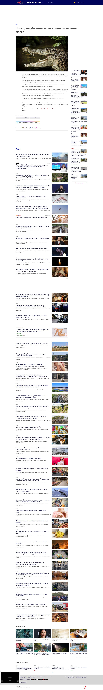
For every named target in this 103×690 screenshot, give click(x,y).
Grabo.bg (50, 676)
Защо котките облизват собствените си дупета (31, 217)
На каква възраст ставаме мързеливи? (28, 458)
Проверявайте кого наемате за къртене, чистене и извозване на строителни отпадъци (33, 500)
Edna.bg (21, 677)
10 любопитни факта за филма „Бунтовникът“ (22, 639)
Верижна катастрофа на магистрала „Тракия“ (74, 176)
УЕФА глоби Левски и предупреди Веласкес (78, 667)
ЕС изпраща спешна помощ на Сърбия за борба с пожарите (32, 542)
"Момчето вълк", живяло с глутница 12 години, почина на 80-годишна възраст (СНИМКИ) (24, 668)
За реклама (69, 676)
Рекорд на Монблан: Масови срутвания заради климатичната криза (31, 490)
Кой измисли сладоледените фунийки (28, 427)
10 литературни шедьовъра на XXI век (24, 653)
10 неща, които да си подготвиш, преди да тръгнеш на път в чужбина (41, 654)
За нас (66, 676)
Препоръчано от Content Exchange (81, 657)
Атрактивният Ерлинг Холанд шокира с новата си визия (75, 80)
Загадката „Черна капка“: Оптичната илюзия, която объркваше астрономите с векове (60, 668)
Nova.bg (29, 677)
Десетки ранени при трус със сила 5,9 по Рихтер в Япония (32, 469)
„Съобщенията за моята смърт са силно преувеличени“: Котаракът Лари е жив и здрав (31, 375)
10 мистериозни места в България (59, 653)
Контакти (81, 676)
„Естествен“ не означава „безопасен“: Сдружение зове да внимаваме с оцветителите (32, 480)
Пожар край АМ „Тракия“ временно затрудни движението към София (31, 354)
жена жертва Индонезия (35, 117)
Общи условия (28, 687)
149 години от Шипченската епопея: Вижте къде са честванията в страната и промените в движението (79, 95)
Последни (30, 2)
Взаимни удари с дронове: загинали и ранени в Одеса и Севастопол (32, 584)
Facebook (32, 127)
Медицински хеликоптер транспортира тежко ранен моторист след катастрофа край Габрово (32, 207)
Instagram (38, 127)
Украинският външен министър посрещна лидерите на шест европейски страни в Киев (31, 306)
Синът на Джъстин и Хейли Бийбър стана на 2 (42, 667)
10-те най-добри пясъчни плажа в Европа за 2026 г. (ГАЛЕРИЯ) (75, 87)
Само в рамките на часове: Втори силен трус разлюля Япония (31, 197)
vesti (54, 672)
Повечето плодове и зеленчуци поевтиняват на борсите (32, 521)
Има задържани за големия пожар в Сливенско (31, 248)
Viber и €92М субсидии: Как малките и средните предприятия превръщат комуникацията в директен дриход (32, 166)
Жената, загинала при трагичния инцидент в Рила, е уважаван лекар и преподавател (75, 161)
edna (36, 670)
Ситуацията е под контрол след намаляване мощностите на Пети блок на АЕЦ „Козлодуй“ (79, 120)
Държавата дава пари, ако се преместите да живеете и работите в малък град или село (79, 111)
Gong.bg (25, 676)
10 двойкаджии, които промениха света (77, 639)
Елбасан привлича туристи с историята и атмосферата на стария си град (78, 143)
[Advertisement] (42, 138)
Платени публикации (75, 676)
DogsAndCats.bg (30, 676)
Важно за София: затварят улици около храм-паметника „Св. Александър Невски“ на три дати (32, 553)
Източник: (18, 115)
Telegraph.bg (33, 677)
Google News (26, 127)
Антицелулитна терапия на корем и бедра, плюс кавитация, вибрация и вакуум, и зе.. (33, 330)
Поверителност (72, 677)
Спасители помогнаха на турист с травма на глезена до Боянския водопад (30, 396)
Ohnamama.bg (45, 676)
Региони (38, 2)
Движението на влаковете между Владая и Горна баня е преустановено (32, 227)
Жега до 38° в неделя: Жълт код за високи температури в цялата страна (30, 563)
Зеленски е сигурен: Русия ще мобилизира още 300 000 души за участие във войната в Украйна (33, 186)
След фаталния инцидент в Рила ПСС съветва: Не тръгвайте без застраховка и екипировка (32, 407)
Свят (18, 149)
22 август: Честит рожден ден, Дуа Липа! (41, 639)
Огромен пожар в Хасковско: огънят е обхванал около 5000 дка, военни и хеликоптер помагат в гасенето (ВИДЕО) (78, 152)
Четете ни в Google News (22, 682)
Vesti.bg (25, 677)
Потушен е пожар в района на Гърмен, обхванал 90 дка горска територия (33, 155)
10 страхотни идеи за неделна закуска (78, 653)
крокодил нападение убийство (22, 117)
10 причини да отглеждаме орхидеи (60, 639)
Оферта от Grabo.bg (19, 327)
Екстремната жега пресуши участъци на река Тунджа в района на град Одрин (31, 417)
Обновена (72, 148)
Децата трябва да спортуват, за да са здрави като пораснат (75, 103)
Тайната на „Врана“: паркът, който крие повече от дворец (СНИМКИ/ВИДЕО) (32, 176)
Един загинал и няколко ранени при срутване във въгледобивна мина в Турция (33, 615)
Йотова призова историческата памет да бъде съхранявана (31, 594)
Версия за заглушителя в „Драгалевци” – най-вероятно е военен (31, 316)
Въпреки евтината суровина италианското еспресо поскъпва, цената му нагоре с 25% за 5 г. (33, 438)
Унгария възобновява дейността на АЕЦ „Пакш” (32, 343)
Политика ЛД (79, 677)
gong (72, 670)
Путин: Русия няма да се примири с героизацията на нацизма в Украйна (32, 239)
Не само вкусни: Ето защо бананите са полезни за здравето (32, 532)
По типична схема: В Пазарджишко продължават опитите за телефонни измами (32, 270)
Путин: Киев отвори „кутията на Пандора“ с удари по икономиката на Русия (32, 574)
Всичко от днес (79, 183)
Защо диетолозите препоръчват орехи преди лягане (31, 511)
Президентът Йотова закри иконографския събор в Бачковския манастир (33, 295)
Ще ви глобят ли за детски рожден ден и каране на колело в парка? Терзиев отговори (77, 128)
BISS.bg (40, 676)
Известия (85, 677)
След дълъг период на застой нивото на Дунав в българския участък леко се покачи (32, 386)
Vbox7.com (20, 676)
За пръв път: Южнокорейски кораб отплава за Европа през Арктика (31, 448)
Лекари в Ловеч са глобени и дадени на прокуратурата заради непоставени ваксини (31, 365)
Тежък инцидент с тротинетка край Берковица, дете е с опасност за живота (76, 169)
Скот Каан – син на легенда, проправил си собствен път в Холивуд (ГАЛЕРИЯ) (79, 72)
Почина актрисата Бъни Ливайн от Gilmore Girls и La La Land (32, 259)
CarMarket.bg (36, 676)
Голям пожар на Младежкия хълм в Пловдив (30, 604)
